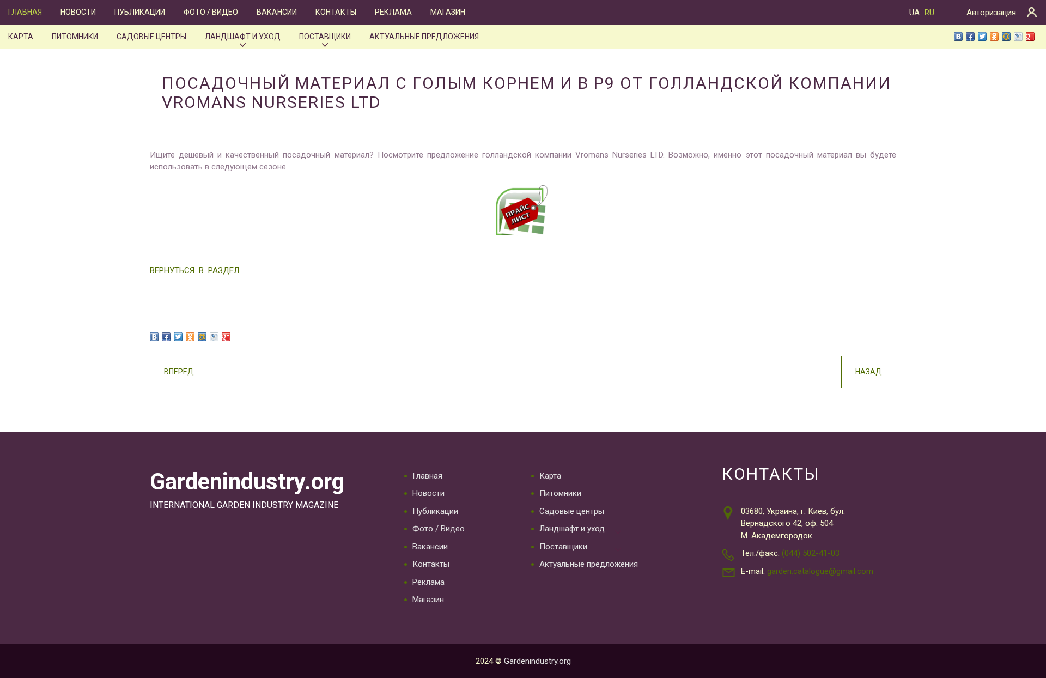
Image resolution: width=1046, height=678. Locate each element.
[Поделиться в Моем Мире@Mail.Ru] (1006, 36)
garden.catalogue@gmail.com (820, 571)
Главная (25, 12)
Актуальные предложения (424, 36)
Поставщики (325, 36)
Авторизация (991, 12)
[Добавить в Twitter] (982, 36)
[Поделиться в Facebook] (970, 36)
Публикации (139, 12)
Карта (20, 36)
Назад (868, 371)
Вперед (179, 371)
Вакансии (277, 12)
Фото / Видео (211, 12)
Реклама (393, 12)
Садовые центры (151, 36)
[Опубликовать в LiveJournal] (1018, 36)
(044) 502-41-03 (811, 553)
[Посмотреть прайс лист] (523, 212)
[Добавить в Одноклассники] (994, 36)
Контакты (335, 12)
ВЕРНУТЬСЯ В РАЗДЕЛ (194, 270)
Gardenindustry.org (247, 481)
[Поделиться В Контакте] (958, 36)
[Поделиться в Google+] (1030, 36)
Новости (78, 12)
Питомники (75, 36)
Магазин (447, 12)
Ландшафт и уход (243, 36)
